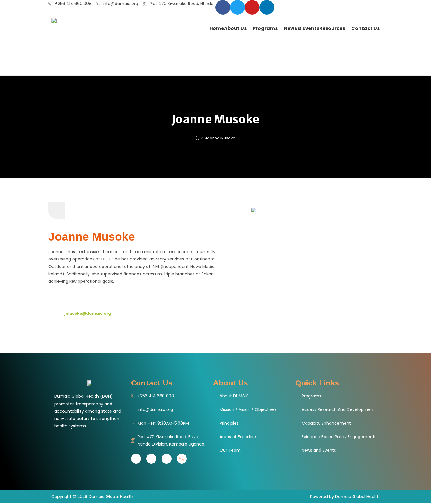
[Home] (197, 138)
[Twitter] (237, 7)
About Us (230, 383)
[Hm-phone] (182, 459)
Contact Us (151, 383)
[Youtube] (167, 459)
